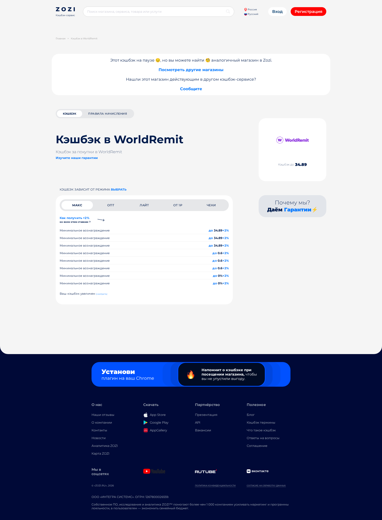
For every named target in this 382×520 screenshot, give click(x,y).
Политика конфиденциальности (215, 485)
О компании (102, 422)
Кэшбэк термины (261, 422)
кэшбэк (69, 113)
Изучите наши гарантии (77, 158)
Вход (277, 11)
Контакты (99, 430)
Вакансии (203, 430)
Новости (99, 438)
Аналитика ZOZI (105, 446)
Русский (252, 14)
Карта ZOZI (100, 453)
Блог (251, 415)
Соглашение (257, 446)
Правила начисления (107, 113)
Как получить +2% (75, 219)
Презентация (206, 415)
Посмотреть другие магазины (191, 69)
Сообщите (191, 88)
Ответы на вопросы (263, 438)
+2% (225, 230)
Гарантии (297, 209)
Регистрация (308, 11)
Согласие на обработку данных (266, 485)
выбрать (119, 189)
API (197, 422)
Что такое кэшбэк (261, 430)
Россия (252, 9)
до (211, 230)
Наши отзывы (103, 415)
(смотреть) (101, 294)
